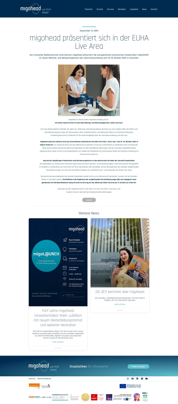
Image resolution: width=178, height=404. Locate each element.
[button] (89, 200)
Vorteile (100, 9)
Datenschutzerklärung (44, 379)
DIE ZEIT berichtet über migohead (119, 292)
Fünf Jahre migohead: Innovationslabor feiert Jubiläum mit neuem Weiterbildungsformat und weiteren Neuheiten (58, 317)
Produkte (88, 9)
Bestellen (122, 9)
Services (110, 9)
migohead (134, 9)
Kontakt (154, 9)
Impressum (32, 379)
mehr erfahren (58, 342)
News (144, 9)
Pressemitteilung (89, 26)
